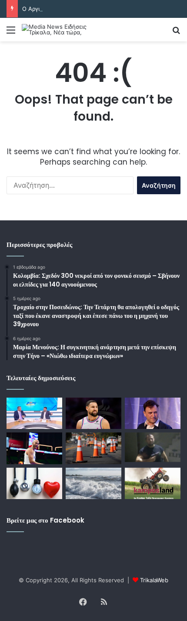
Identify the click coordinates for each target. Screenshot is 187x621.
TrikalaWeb (154, 580)
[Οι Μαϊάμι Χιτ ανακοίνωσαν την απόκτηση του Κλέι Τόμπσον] (93, 413)
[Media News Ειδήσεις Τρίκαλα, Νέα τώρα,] (56, 29)
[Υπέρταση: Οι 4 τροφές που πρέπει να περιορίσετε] (34, 483)
